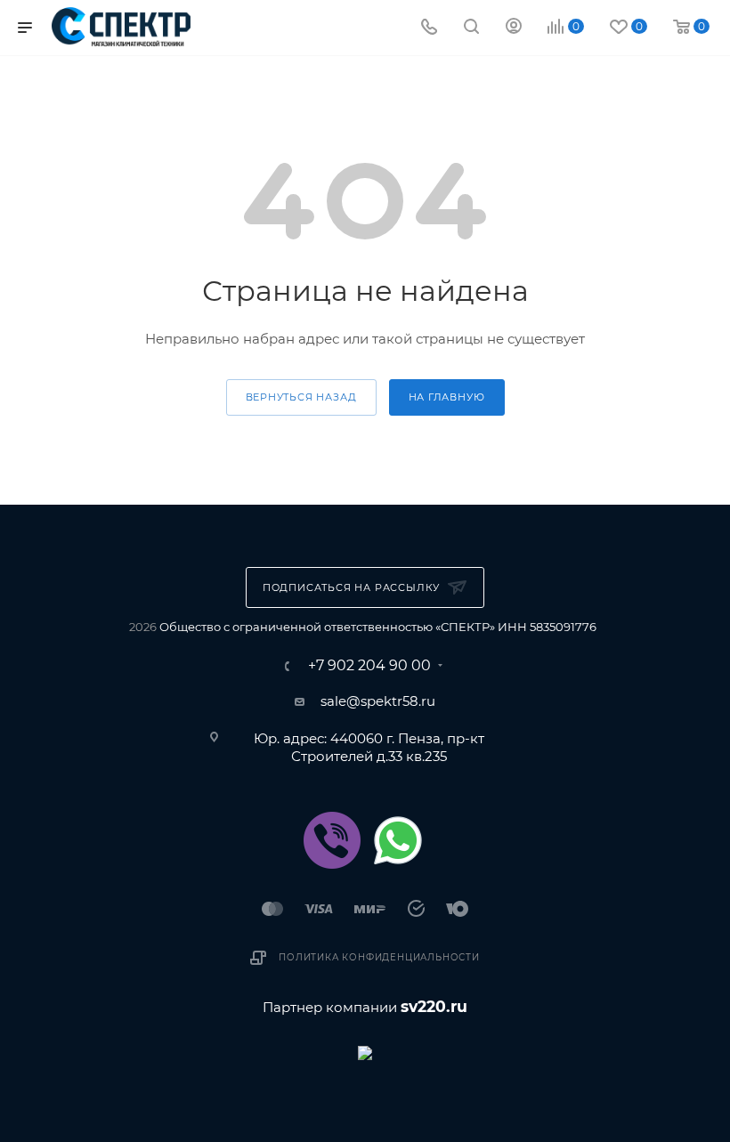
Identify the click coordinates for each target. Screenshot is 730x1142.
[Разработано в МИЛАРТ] (365, 1051)
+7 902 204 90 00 (369, 666)
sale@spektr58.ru (377, 700)
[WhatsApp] (398, 840)
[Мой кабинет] (514, 28)
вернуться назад (301, 397)
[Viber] (332, 840)
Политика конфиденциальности (379, 957)
